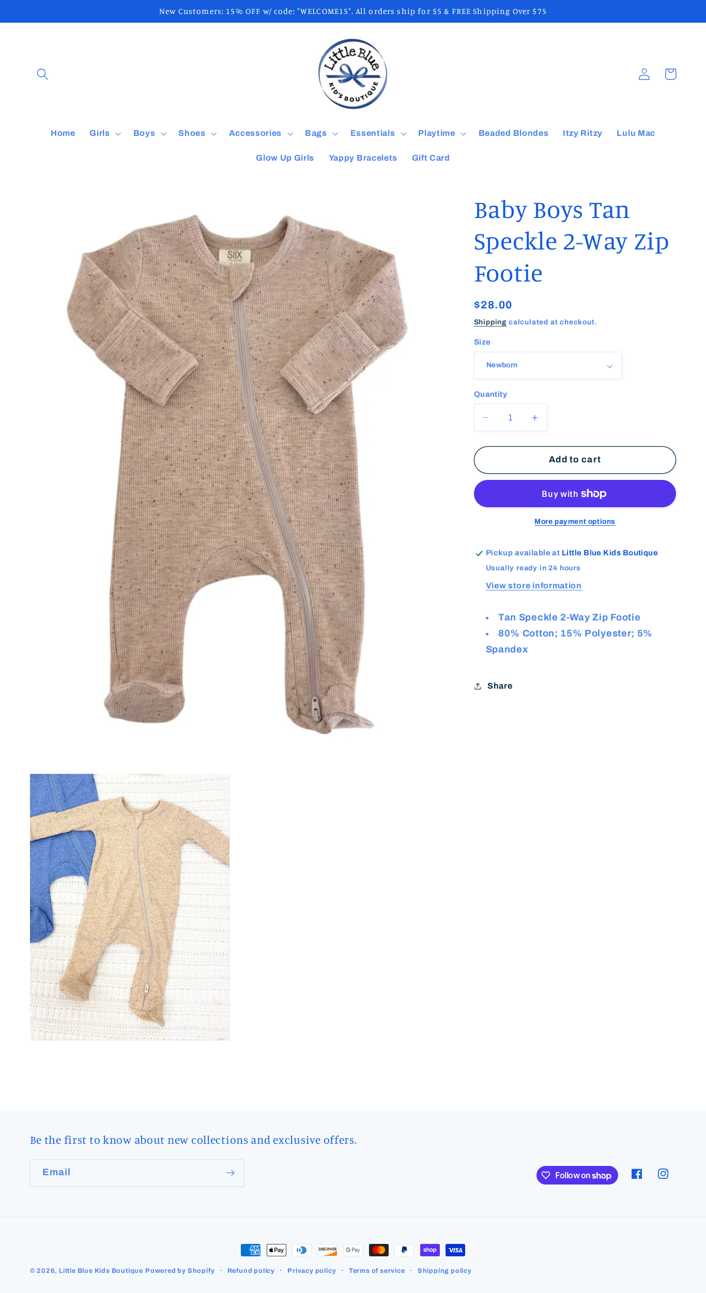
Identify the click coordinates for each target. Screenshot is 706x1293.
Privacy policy (311, 1270)
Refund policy (251, 1270)
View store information (534, 585)
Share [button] (499, 685)
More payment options (575, 522)
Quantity (491, 394)
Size (482, 342)
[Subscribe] (230, 1173)
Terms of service (377, 1270)
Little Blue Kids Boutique (101, 1270)
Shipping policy (445, 1270)
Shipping (490, 322)
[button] (43, 74)
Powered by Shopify (180, 1270)
